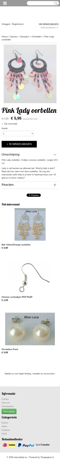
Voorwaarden (7, 406)
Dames (13, 36)
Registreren (18, 24)
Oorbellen (37, 36)
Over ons (6, 403)
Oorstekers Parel (10, 349)
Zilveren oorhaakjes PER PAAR (17, 297)
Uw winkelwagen (48, 24)
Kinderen (6, 430)
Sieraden (24, 36)
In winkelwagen (20, 144)
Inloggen (6, 24)
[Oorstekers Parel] (30, 329)
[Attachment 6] (30, 74)
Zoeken (55, 3)
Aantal (5, 128)
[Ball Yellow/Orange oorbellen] (30, 224)
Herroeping (9, 411)
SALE (4, 434)
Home (5, 36)
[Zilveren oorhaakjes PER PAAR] (30, 276)
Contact (5, 399)
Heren (4, 426)
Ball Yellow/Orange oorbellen (16, 245)
